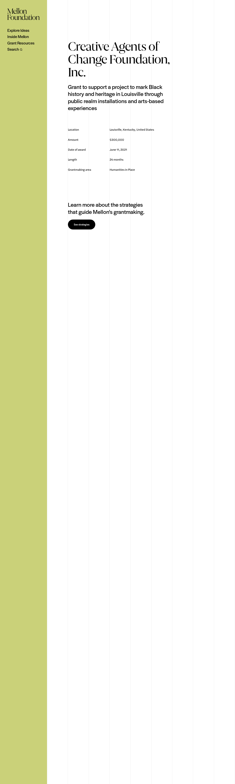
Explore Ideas (18, 30)
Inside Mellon (18, 36)
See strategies (81, 224)
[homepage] (23, 14)
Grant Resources (21, 43)
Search (13, 49)
